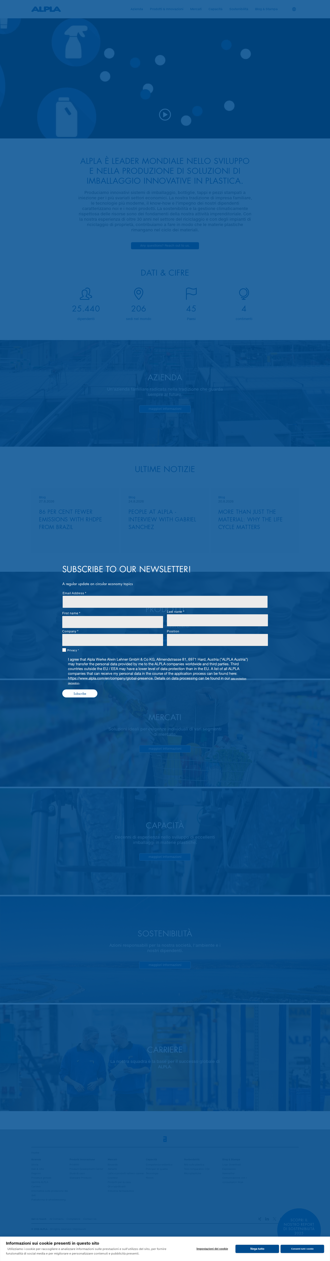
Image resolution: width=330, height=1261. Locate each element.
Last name (174, 611)
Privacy (72, 650)
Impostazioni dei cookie (212, 1248)
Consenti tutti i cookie (302, 1249)
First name (70, 613)
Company (69, 631)
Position (173, 631)
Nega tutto (257, 1248)
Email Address (73, 593)
